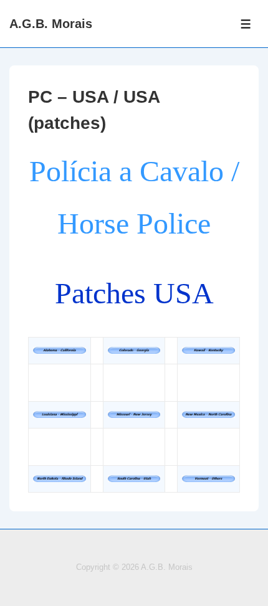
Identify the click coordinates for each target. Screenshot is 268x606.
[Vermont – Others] (208, 478)
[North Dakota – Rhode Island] (59, 478)
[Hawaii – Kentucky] (208, 350)
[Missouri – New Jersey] (134, 414)
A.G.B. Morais (50, 24)
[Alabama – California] (59, 350)
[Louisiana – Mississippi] (59, 414)
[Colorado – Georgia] (134, 350)
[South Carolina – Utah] (134, 478)
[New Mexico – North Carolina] (208, 414)
